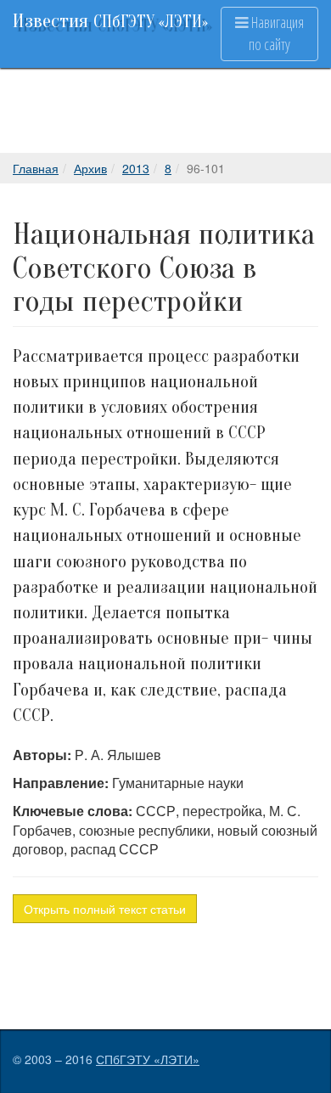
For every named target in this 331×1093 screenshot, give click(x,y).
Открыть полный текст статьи (105, 908)
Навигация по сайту (276, 33)
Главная (36, 168)
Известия (110, 20)
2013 (135, 168)
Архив (90, 168)
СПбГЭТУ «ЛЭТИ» (147, 1059)
